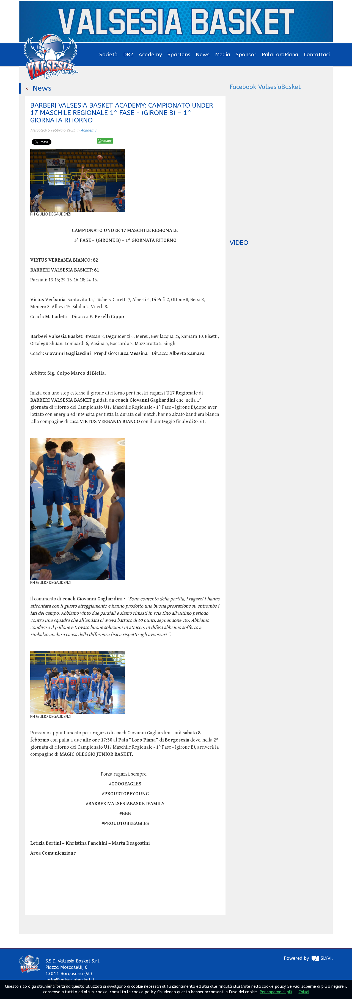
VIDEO (239, 243)
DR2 (128, 55)
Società (108, 55)
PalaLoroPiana (280, 55)
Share (107, 141)
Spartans (178, 55)
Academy (150, 55)
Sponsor (246, 55)
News (203, 55)
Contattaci (317, 55)
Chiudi (304, 992)
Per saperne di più (276, 992)
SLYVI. (327, 958)
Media (222, 55)
